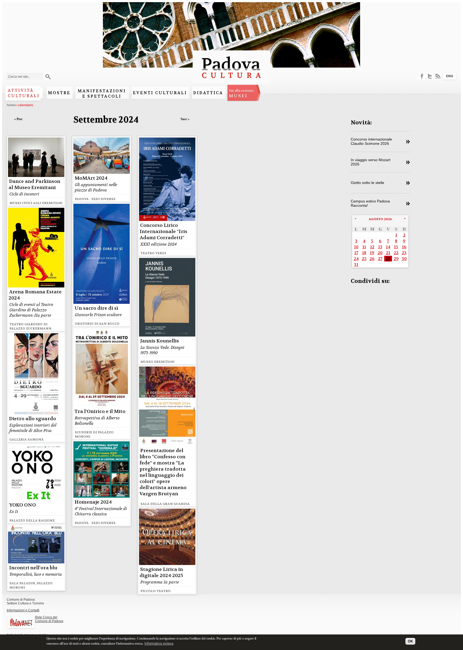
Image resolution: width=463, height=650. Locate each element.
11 (364, 247)
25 (364, 258)
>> (408, 142)
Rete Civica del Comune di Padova (49, 619)
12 (372, 247)
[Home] (231, 80)
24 (356, 258)
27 (380, 258)
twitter (430, 76)
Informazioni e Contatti (23, 610)
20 (380, 253)
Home (11, 105)
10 (356, 247)
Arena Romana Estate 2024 (35, 295)
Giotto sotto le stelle (367, 182)
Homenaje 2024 (93, 502)
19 (372, 253)
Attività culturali (24, 93)
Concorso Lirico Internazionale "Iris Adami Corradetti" (163, 231)
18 (364, 253)
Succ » (185, 119)
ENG (449, 76)
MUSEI (241, 93)
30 (404, 258)
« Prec (18, 119)
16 (404, 247)
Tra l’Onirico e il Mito (99, 411)
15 (396, 247)
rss (438, 76)
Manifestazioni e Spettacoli (102, 93)
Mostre (59, 92)
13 (380, 247)
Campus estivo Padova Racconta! (370, 203)
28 (388, 258)
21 (388, 253)
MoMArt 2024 (90, 178)
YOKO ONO (22, 505)
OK (410, 641)
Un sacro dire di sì (96, 308)
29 (396, 258)
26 (372, 258)
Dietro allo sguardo (32, 419)
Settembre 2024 (106, 119)
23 (404, 253)
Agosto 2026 (380, 219)
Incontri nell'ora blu (33, 568)
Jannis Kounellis (159, 341)
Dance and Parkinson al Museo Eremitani (34, 184)
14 (388, 247)
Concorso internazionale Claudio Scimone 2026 (371, 141)
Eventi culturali (160, 92)
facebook (422, 76)
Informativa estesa (158, 643)
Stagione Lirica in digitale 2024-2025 (161, 572)
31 (356, 264)
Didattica (208, 92)
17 (356, 253)
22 (396, 253)
